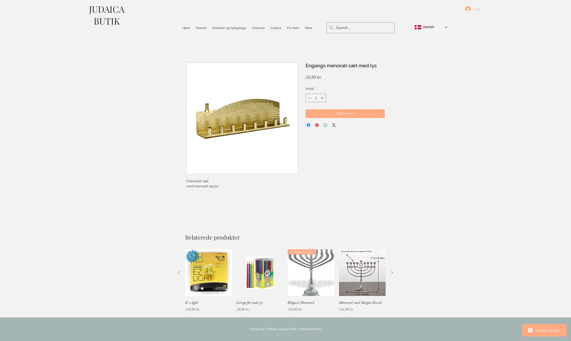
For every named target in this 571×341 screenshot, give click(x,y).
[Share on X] (334, 125)
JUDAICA (106, 9)
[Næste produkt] (392, 272)
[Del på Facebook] (308, 125)
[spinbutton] (316, 98)
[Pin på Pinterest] (317, 125)
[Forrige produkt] (179, 272)
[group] (285, 284)
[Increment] (323, 98)
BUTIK (107, 21)
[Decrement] (309, 98)
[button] (229, 28)
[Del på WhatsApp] (325, 125)
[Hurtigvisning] (208, 272)
